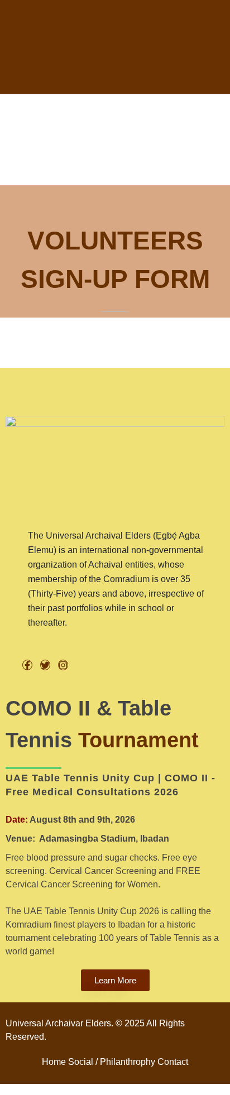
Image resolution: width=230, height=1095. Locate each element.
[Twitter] (45, 665)
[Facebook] (27, 665)
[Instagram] (63, 665)
